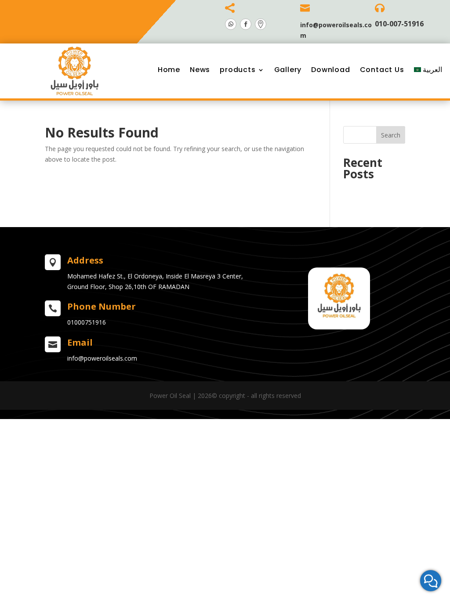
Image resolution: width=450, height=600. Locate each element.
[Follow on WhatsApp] (230, 24)
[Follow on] (260, 24)
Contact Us (382, 70)
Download (330, 70)
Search (390, 135)
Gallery (288, 70)
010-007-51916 (399, 24)
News (200, 70)
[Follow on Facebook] (245, 24)
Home (169, 70)
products (237, 70)
